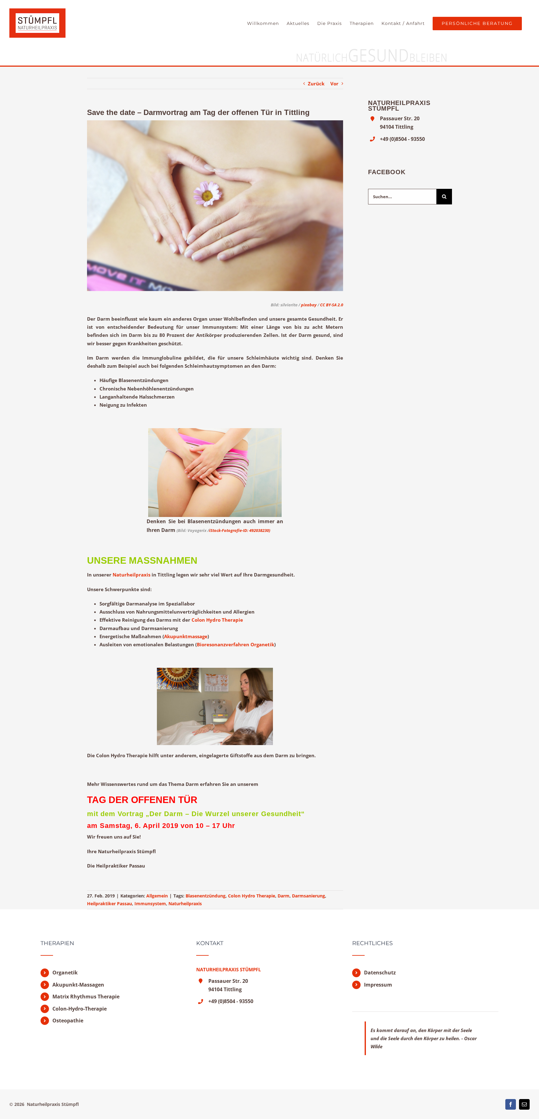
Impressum (378, 984)
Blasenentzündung (206, 896)
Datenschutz (380, 972)
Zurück (316, 83)
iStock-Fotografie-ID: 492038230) (239, 530)
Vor (334, 83)
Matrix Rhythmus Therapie (85, 996)
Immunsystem (150, 903)
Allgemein (157, 896)
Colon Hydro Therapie (217, 620)
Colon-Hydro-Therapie (79, 1008)
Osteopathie (67, 1020)
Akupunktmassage (185, 636)
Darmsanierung (308, 896)
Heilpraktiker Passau (109, 903)
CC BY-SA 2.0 (331, 305)
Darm (283, 896)
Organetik (65, 972)
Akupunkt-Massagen (78, 984)
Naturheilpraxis (131, 574)
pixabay (309, 305)
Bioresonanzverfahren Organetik (235, 644)
